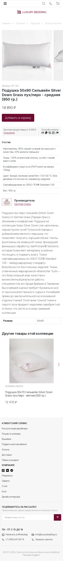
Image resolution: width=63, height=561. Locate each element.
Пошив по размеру (11, 434)
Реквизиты (7, 475)
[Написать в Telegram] (11, 470)
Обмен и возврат (10, 460)
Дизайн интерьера (11, 497)
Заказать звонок (44, 539)
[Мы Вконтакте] (7, 470)
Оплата (5, 449)
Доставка (7, 455)
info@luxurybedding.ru (46, 534)
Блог (4, 491)
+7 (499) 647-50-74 (15, 539)
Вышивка (6, 439)
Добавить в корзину (18, 117)
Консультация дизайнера (15, 428)
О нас (4, 486)
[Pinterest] (3, 470)
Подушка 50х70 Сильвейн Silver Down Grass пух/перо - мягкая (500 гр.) (29, 393)
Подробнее (9, 133)
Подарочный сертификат (14, 444)
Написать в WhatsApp (17, 534)
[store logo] (31, 12)
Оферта (5, 481)
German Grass (22, 204)
